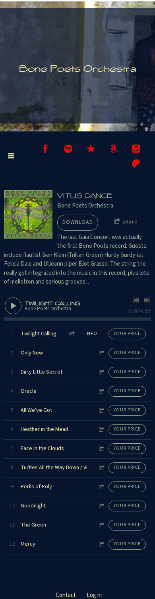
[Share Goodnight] (101, 506)
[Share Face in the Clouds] (101, 449)
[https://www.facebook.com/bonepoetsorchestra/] (45, 149)
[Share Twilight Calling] (72, 334)
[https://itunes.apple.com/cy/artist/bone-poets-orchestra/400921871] (91, 149)
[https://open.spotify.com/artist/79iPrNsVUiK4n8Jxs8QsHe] (68, 149)
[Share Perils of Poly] (101, 487)
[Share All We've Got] (101, 410)
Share (130, 222)
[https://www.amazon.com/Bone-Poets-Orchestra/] (113, 149)
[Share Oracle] (101, 391)
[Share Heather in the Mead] (101, 430)
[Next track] (146, 300)
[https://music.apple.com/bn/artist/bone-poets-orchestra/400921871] (136, 149)
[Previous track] (136, 300)
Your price (127, 333)
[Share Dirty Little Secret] (101, 372)
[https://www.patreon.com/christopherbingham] (136, 163)
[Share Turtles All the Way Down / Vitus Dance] (101, 468)
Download (77, 222)
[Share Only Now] (101, 353)
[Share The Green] (101, 525)
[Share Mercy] (101, 544)
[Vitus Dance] (28, 214)
